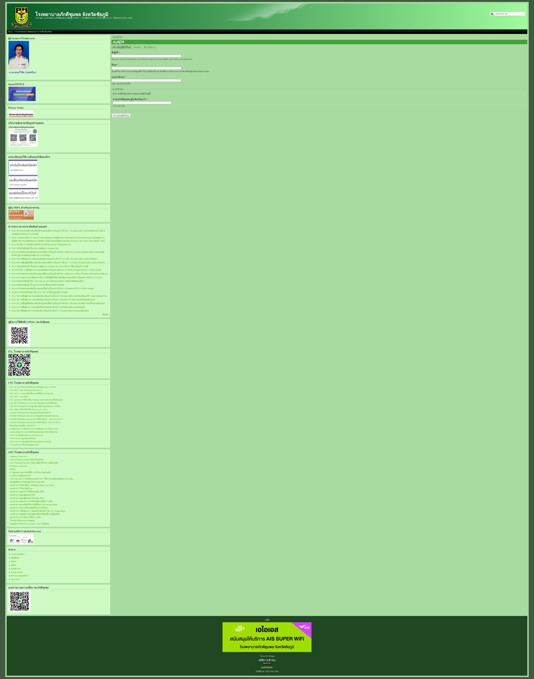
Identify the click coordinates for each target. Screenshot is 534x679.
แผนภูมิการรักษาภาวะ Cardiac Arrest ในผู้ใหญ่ (29, 523)
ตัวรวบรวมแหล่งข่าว (20, 575)
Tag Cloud (15, 579)
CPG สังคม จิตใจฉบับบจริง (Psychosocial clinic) (29, 409)
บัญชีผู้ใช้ (116, 36)
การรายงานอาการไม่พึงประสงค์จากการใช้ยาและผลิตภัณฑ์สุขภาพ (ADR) (41, 478)
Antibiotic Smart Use (18, 456)
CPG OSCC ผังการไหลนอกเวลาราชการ (26, 390)
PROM (12, 469)
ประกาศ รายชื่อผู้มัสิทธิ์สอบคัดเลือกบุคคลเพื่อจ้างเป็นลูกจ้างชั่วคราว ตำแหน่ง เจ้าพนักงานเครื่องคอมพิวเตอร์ (58, 303)
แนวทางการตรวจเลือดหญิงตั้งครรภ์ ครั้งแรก (29, 507)
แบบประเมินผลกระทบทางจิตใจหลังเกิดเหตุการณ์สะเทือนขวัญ (34, 432)
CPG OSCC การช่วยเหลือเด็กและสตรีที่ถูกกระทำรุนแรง (31, 393)
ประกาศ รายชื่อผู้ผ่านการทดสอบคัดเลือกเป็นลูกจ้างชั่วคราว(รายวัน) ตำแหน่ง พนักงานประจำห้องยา (54, 258)
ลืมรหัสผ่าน (149, 47)
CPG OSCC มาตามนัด (19, 396)
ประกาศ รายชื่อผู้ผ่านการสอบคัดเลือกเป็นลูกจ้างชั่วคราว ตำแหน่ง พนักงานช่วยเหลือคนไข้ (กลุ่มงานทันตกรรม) (59, 296)
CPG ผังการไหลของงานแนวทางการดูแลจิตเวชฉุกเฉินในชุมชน (34, 416)
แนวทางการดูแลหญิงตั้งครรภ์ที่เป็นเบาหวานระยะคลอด (33, 504)
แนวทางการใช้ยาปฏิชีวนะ (21, 488)
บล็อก (13, 565)
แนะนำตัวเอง (119, 76)
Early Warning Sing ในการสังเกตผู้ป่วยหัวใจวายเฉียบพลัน (34, 462)
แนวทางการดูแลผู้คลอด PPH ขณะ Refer (27, 498)
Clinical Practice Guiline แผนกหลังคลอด (27, 459)
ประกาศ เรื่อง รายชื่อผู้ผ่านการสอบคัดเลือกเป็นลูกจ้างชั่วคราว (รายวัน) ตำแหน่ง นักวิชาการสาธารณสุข (56, 270)
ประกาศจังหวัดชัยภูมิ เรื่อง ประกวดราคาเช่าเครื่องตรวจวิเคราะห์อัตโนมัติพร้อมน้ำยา (48, 281)
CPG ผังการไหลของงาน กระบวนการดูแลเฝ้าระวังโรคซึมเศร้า (34, 403)
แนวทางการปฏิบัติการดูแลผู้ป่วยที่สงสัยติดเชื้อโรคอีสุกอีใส (35, 514)
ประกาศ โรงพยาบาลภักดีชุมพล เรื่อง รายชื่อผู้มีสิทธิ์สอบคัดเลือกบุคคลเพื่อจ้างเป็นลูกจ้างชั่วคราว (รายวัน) (57, 277)
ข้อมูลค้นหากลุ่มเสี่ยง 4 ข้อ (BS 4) (22, 425)
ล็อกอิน (137, 47)
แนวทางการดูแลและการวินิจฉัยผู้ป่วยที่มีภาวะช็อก (31, 501)
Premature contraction (18, 466)
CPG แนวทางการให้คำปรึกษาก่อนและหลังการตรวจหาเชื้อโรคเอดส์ (36, 400)
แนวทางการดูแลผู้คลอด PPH (22, 495)
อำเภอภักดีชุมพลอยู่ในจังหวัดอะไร (130, 99)
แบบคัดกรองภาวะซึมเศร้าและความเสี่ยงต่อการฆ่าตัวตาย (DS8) (34, 428)
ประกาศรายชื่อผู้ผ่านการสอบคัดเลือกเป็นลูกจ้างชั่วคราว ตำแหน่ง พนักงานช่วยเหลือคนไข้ (50, 310)
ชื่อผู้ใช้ (116, 52)
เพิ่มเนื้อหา (15, 557)
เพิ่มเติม (105, 314)
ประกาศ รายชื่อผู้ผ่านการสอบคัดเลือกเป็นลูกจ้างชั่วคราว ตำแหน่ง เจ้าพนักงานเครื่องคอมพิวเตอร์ (53, 299)
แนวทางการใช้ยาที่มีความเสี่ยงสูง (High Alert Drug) (32, 485)
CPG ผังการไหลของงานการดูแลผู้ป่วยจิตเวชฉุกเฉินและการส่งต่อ (35, 406)
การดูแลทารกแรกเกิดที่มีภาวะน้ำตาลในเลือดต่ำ (30, 472)
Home (10, 31)
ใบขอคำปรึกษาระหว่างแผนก (22, 520)
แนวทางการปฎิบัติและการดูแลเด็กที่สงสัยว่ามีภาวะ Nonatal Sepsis (38, 511)
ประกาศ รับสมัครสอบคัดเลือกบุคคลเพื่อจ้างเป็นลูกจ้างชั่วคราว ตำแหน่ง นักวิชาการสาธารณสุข (53, 288)
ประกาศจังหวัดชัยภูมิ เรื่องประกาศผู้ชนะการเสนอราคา (35, 248)
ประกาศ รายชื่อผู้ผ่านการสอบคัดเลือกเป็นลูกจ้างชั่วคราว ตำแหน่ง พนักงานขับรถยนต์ (48, 307)
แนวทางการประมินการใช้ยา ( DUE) (25, 517)
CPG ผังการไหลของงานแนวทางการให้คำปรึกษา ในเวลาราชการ (35, 422)
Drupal (272, 656)
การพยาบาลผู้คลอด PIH (20, 475)
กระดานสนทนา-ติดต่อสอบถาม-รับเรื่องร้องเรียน (33, 31)
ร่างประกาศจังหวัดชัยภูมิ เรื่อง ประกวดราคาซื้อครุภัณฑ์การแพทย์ (40, 292)
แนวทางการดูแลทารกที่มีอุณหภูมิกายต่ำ (27, 491)
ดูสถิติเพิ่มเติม (267, 667)
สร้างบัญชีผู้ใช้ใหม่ (122, 47)
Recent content (17, 572)
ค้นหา (13, 561)
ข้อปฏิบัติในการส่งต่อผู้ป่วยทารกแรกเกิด (27, 482)
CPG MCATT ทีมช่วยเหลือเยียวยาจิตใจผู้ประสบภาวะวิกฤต (32, 387)
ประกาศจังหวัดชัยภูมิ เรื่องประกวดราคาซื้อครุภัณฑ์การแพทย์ (38, 285)
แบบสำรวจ (15, 568)
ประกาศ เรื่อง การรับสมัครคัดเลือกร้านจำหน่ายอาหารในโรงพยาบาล (41, 244)
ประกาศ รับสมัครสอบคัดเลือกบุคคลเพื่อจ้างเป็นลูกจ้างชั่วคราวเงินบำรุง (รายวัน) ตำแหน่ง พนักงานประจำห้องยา (60, 273)
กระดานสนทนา (18, 554)
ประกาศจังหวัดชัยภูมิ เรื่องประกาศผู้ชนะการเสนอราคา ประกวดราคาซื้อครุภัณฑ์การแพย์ (50, 266)
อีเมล (115, 64)
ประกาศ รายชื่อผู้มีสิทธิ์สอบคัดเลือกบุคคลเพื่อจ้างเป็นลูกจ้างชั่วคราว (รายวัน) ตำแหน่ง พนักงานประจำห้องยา (58, 262)
